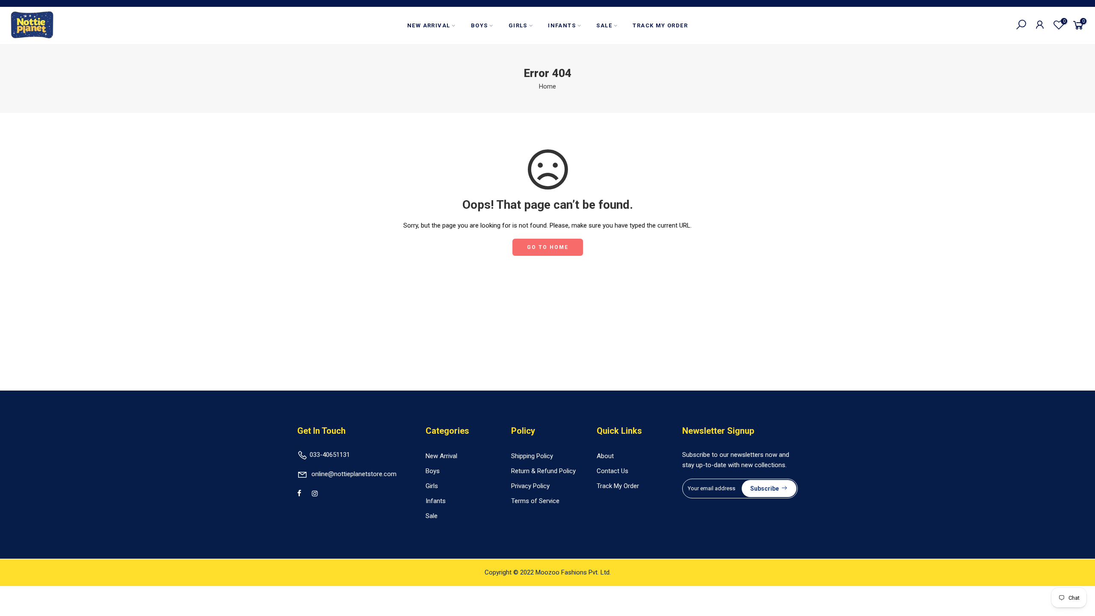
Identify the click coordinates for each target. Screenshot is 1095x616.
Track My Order (618, 486)
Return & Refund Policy (543, 471)
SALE (604, 25)
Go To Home (547, 247)
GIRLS (518, 25)
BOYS (479, 25)
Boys (433, 471)
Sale (432, 516)
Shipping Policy (532, 456)
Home (547, 86)
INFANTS (562, 25)
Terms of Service (535, 501)
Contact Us (612, 471)
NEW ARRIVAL (428, 25)
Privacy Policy (530, 486)
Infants (436, 501)
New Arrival (441, 456)
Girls (432, 486)
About (605, 456)
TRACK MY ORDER (660, 25)
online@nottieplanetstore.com (354, 474)
